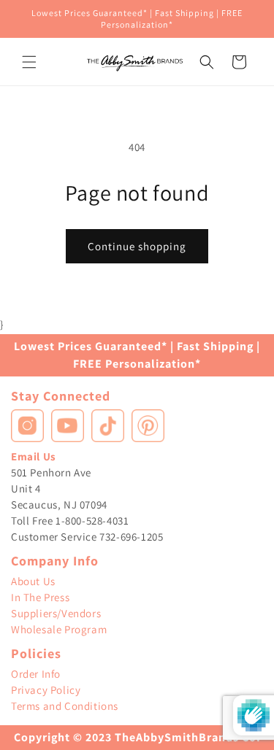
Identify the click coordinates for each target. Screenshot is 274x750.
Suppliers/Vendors (56, 613)
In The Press (40, 597)
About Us (33, 581)
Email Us (33, 456)
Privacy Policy (45, 690)
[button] (29, 62)
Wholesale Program (59, 629)
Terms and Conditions (64, 706)
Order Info (36, 674)
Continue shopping (137, 246)
